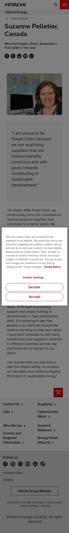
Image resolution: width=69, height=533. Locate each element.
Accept (34, 296)
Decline (35, 287)
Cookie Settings (33, 277)
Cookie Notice (52, 266)
